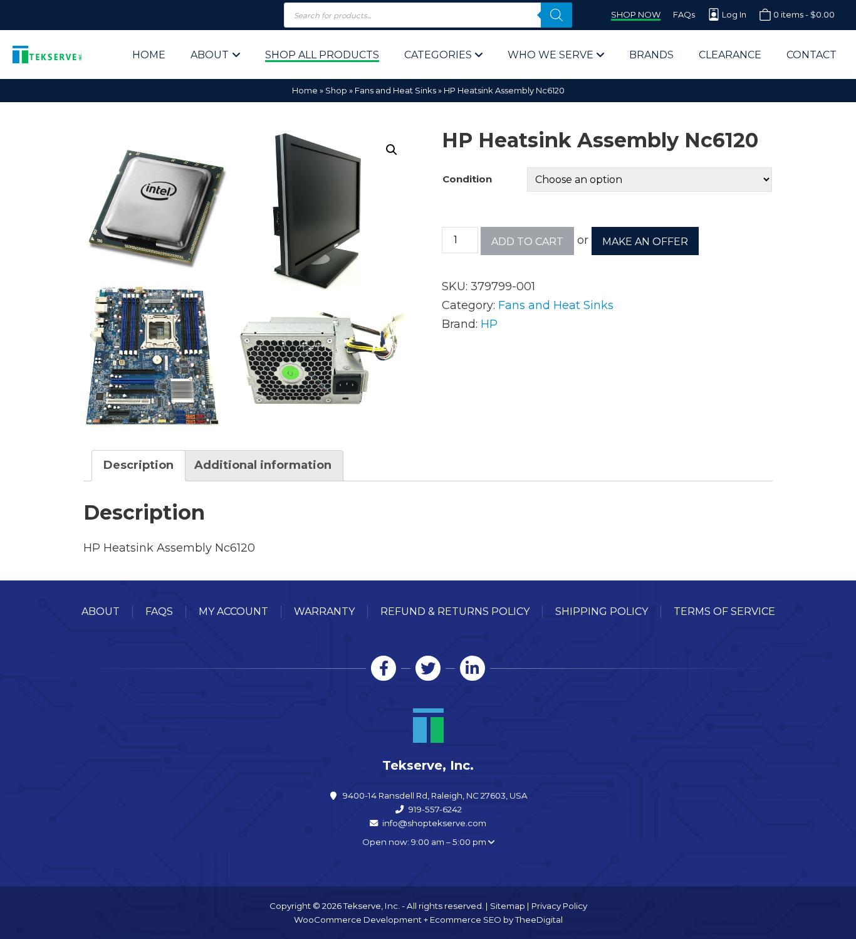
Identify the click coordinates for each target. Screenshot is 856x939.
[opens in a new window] (383, 668)
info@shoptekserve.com (434, 823)
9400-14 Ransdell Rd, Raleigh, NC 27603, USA (435, 795)
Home (305, 90)
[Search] (556, 15)
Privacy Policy (559, 906)
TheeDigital (539, 920)
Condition (467, 179)
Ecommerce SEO (465, 920)
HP (489, 324)
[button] (391, 150)
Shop (336, 90)
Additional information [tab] (262, 465)
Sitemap (507, 906)
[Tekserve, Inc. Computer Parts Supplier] (47, 54)
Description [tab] (138, 465)
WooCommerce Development (358, 920)
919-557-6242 (435, 809)
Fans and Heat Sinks (395, 90)
